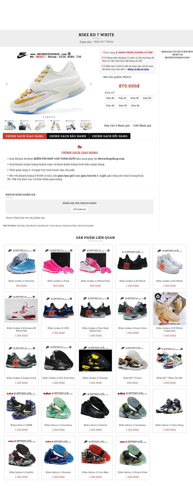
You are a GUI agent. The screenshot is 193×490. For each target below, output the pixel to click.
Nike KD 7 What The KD (169, 378)
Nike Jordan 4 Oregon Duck (21, 378)
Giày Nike (21, 225)
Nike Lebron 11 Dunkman (132, 425)
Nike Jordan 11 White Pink (95, 281)
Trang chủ (85, 41)
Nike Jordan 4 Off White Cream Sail (169, 329)
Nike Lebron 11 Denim (95, 425)
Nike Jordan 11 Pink (58, 281)
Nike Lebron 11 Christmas (58, 425)
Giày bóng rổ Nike (69, 225)
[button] (7, 84)
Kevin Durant (55, 225)
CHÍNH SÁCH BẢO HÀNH (67, 136)
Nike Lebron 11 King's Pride (132, 472)
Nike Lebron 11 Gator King (170, 425)
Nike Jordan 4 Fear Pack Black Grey (95, 329)
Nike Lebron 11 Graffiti (21, 472)
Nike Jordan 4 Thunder (95, 378)
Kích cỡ (109, 92)
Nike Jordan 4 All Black (132, 281)
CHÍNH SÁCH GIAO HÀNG (25, 136)
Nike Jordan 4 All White (169, 281)
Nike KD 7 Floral (132, 378)
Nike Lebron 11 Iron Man (95, 472)
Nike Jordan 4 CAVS (58, 328)
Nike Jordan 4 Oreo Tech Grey (58, 378)
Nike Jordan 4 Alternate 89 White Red (21, 329)
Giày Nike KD (31, 225)
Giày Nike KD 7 (43, 225)
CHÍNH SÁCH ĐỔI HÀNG (110, 136)
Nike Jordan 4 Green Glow (132, 328)
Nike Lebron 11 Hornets (58, 472)
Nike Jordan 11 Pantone (21, 281)
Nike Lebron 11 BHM (21, 425)
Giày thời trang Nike (85, 225)
